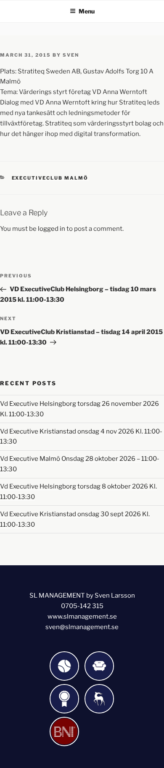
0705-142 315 (82, 606)
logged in (51, 228)
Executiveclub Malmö (50, 178)
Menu (87, 11)
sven (71, 55)
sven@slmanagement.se (82, 627)
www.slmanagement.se (82, 616)
